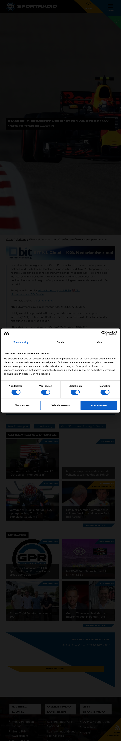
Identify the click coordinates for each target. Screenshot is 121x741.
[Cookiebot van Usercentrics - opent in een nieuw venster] (103, 333)
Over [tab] (100, 342)
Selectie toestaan (60, 405)
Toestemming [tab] (21, 342)
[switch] (45, 392)
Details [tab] (60, 342)
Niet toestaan (22, 405)
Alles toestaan (99, 405)
